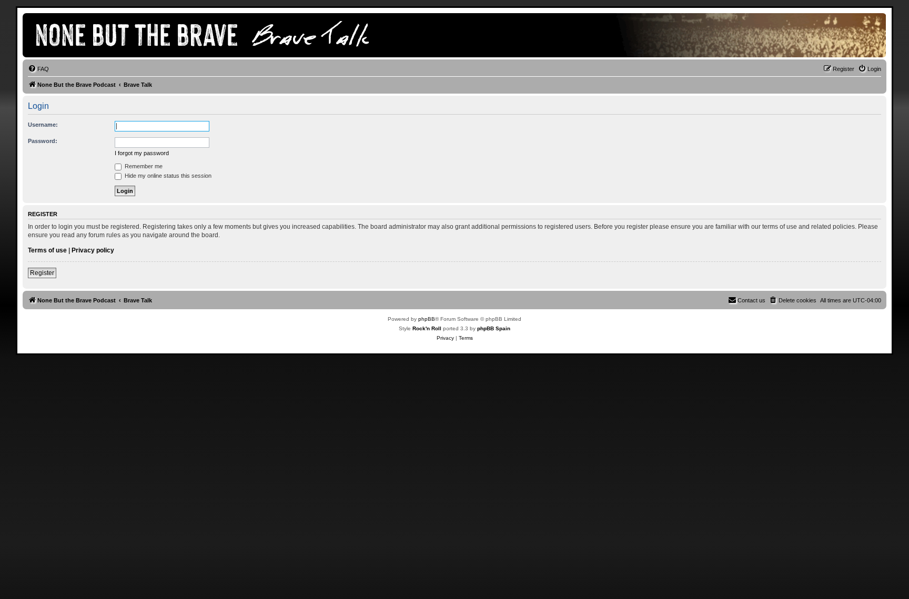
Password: (42, 141)
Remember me (143, 166)
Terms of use (47, 250)
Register (42, 273)
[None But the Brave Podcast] (214, 35)
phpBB (426, 319)
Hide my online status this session (167, 175)
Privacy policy (93, 250)
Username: (43, 124)
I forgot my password (142, 153)
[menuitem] (38, 69)
